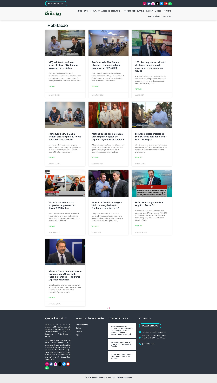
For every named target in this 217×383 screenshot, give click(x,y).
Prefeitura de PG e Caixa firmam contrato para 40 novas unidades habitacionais (65, 136)
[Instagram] (144, 3)
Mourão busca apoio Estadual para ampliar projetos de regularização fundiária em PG (108, 136)
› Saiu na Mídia (153, 16)
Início (79, 11)
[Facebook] (149, 3)
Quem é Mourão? (92, 11)
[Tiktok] (157, 3)
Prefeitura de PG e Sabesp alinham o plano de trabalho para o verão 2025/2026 (106, 65)
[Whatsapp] (170, 3)
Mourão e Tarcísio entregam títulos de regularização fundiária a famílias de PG (107, 205)
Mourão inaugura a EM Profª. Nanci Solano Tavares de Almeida (122, 356)
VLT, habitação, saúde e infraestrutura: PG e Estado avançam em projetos (63, 65)
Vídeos (158, 11)
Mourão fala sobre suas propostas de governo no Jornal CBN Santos (62, 205)
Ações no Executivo (110, 11)
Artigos (167, 16)
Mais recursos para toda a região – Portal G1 (149, 204)
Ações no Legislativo (134, 11)
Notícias (167, 11)
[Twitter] (161, 3)
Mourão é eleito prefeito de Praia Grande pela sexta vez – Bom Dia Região (151, 136)
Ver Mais (52, 86)
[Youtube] (165, 3)
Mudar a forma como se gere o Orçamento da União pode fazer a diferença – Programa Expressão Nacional (65, 275)
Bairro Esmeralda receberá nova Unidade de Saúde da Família (121, 344)
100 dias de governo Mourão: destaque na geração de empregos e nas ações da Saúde (150, 66)
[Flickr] (153, 3)
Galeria (149, 11)
